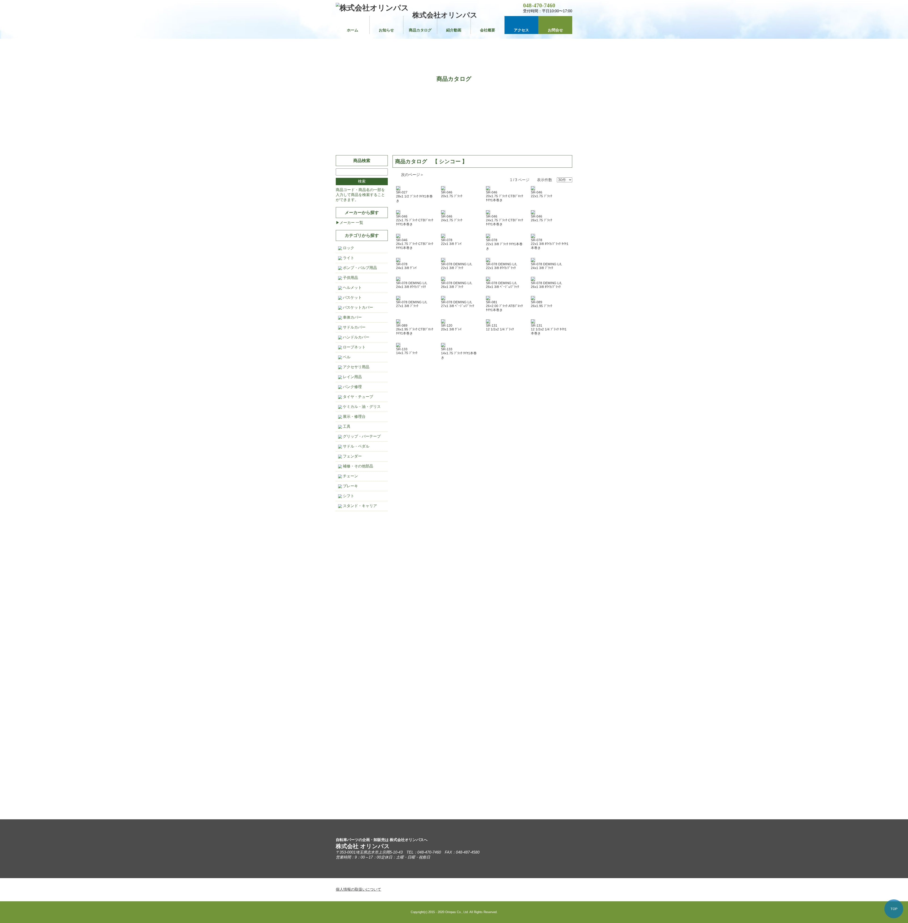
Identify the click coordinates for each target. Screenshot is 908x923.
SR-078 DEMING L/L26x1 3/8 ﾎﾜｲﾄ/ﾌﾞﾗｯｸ (546, 285)
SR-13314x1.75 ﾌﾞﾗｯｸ (406, 351)
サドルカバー (354, 327)
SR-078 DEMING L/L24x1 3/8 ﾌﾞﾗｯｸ (546, 266)
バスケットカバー (357, 307)
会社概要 (487, 30)
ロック (348, 248)
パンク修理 (352, 387)
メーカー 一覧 (351, 223)
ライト (348, 258)
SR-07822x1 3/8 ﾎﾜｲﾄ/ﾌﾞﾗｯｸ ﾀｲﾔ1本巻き (549, 244)
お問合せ (555, 30)
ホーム (352, 30)
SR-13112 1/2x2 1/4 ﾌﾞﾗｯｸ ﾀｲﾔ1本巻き (549, 329)
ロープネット (354, 347)
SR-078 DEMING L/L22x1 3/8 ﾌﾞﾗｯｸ (456, 266)
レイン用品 (352, 377)
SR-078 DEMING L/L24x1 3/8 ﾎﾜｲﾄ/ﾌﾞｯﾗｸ (411, 285)
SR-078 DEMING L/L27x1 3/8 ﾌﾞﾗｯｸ (411, 304)
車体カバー (352, 317)
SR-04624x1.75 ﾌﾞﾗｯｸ (451, 218)
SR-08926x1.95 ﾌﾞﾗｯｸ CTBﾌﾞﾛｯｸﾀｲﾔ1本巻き (414, 329)
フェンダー (352, 456)
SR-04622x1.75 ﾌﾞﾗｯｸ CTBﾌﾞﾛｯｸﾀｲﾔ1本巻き (414, 220)
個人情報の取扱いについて (358, 889)
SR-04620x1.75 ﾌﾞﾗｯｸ (451, 194)
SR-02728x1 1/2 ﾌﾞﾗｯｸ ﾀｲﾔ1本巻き (414, 196)
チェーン (350, 476)
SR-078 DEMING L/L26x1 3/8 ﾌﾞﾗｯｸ (456, 285)
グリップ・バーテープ (361, 436)
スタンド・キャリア (359, 506)
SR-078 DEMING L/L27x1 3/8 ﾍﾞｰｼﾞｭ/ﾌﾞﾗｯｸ (457, 304)
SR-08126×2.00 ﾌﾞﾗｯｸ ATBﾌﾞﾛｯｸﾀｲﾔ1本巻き (504, 306)
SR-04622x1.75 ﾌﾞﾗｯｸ (541, 194)
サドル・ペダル (355, 446)
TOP (894, 909)
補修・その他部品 (357, 466)
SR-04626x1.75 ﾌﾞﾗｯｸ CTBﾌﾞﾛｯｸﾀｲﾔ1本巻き (414, 244)
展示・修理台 (354, 416)
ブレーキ (350, 486)
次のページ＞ (412, 175)
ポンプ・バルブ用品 (359, 268)
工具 (346, 426)
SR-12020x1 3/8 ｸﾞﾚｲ (451, 327)
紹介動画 (453, 30)
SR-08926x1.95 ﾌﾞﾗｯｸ (541, 304)
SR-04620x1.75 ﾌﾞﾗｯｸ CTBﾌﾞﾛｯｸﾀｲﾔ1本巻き (504, 196)
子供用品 (350, 278)
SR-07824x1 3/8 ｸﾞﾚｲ (406, 266)
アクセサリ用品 (355, 367)
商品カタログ (420, 30)
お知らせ (386, 30)
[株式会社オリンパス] (372, 8)
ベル (346, 357)
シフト (348, 496)
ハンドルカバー (355, 337)
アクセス (521, 30)
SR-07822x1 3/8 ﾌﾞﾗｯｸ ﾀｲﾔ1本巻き (504, 244)
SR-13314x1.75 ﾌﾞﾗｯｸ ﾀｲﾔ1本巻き (459, 353)
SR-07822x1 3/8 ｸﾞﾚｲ (451, 242)
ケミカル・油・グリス (361, 407)
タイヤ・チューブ (357, 397)
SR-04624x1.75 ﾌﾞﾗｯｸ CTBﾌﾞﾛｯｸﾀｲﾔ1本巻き (504, 220)
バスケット (352, 297)
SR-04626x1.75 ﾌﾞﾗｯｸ (541, 218)
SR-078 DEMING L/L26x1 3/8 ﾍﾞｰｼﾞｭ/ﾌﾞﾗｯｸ (502, 285)
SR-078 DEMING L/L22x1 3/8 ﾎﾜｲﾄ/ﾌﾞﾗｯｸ (501, 266)
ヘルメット (352, 288)
